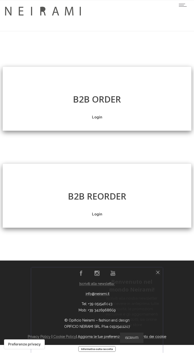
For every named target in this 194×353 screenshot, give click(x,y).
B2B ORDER (97, 99)
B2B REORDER (97, 196)
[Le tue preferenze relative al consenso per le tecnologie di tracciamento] (24, 344)
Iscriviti (131, 338)
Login (97, 117)
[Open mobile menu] (184, 5)
